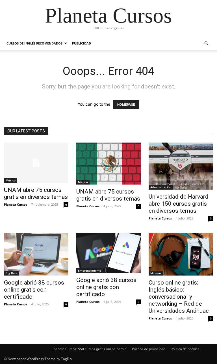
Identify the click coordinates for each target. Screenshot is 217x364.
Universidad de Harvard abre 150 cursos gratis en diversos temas (179, 203)
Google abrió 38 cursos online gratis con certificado (34, 289)
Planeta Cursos (15, 204)
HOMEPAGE (126, 104)
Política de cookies (185, 349)
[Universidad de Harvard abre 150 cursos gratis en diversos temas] (181, 166)
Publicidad (81, 43)
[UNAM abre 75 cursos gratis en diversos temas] (36, 163)
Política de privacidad (148, 349)
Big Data (12, 273)
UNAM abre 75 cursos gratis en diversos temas (36, 193)
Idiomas (155, 273)
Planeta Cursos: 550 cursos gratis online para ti (90, 349)
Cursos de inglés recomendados (34, 43)
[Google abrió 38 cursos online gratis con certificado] (36, 254)
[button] (206, 43)
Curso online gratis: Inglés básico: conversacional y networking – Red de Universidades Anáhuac (179, 296)
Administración (160, 187)
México (11, 180)
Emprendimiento (89, 270)
